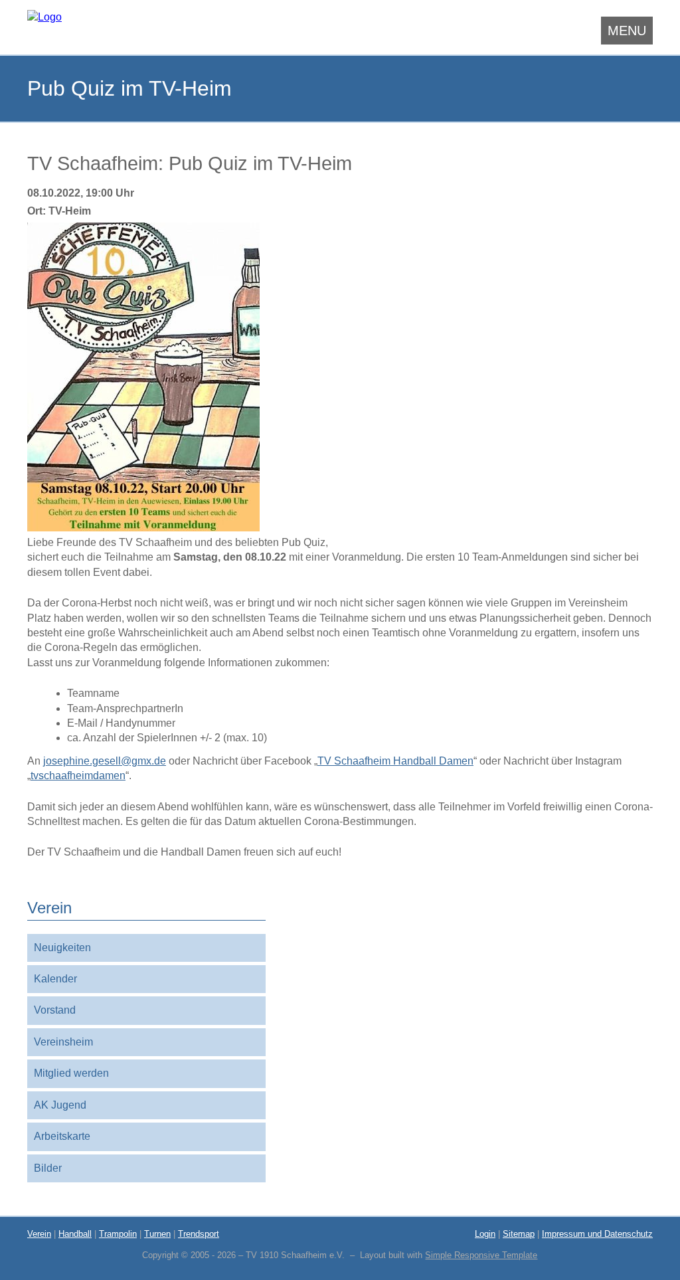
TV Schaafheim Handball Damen (395, 761)
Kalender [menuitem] (55, 978)
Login (485, 1234)
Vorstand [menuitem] (55, 1010)
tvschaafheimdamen (78, 775)
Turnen (157, 1234)
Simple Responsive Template (481, 1255)
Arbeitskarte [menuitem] (62, 1136)
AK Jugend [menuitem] (60, 1105)
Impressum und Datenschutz (597, 1234)
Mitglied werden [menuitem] (71, 1073)
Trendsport (198, 1234)
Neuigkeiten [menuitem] (62, 947)
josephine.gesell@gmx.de (104, 761)
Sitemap (519, 1234)
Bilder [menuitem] (48, 1168)
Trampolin (118, 1234)
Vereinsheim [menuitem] (63, 1042)
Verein (39, 1234)
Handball (75, 1234)
